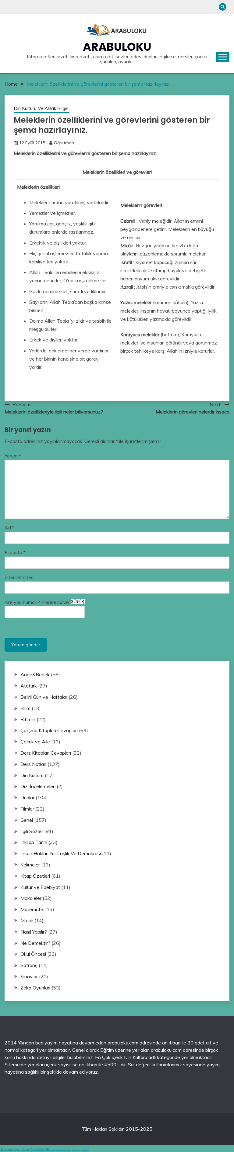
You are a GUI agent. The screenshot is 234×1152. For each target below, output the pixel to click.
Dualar (27, 797)
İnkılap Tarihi (33, 842)
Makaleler (30, 898)
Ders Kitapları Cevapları (45, 753)
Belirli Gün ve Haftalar (43, 697)
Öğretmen (64, 143)
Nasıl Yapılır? (33, 932)
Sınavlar (29, 976)
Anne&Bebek (35, 674)
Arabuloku (117, 47)
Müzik (26, 920)
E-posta (15, 552)
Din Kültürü (32, 775)
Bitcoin (27, 719)
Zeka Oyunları (35, 988)
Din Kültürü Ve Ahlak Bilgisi (41, 108)
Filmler (27, 809)
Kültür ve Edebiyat (40, 887)
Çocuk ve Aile (35, 742)
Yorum (13, 456)
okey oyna (5, 1149)
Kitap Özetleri (35, 876)
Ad (9, 527)
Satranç (28, 965)
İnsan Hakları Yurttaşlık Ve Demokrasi (60, 853)
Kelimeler (30, 865)
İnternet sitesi (19, 577)
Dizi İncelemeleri (37, 786)
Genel (26, 820)
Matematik (32, 909)
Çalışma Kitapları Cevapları (49, 730)
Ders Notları (33, 764)
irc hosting (25, 1149)
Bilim (25, 708)
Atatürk (28, 686)
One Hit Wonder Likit (40, 1149)
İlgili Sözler (31, 831)
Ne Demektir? (35, 943)
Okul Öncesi (33, 954)
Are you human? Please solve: (38, 602)
